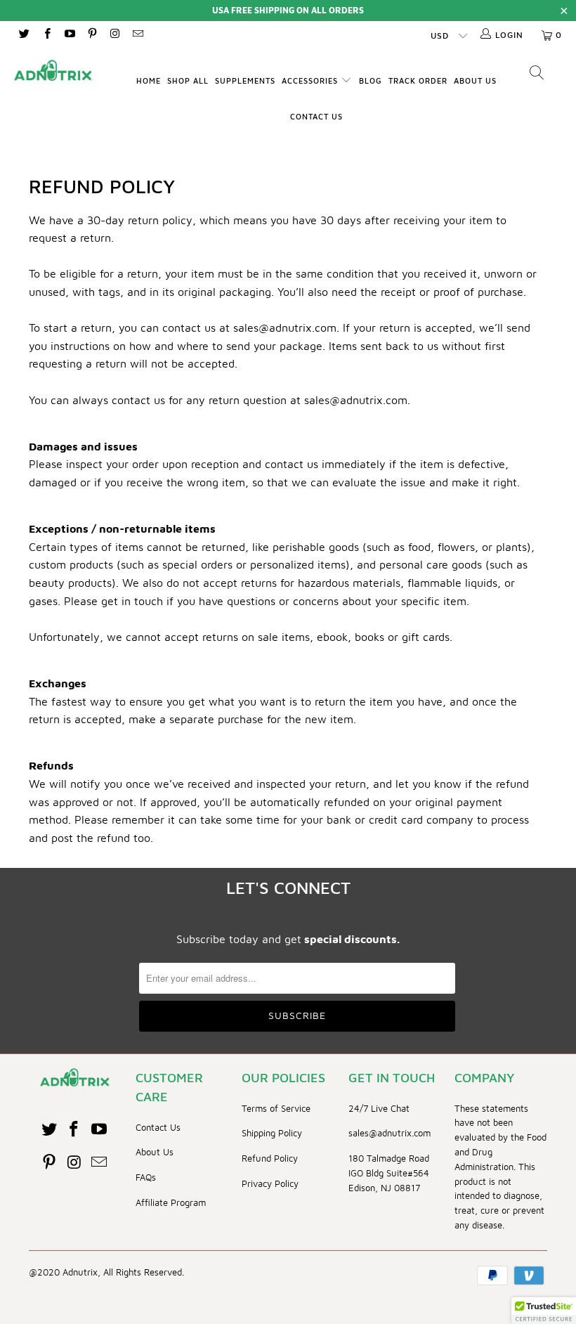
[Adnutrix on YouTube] (69, 35)
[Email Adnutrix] (137, 35)
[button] (543, 1310)
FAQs (146, 1177)
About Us (475, 80)
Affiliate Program (171, 1202)
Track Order (417, 80)
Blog (370, 80)
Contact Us (316, 116)
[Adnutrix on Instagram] (114, 35)
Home (148, 80)
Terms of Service (276, 1108)
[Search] (537, 74)
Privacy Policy (270, 1183)
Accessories (311, 80)
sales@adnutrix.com (389, 1132)
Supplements (245, 80)
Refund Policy (270, 1158)
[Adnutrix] (53, 70)
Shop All (188, 80)
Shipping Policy (272, 1132)
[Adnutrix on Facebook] (46, 35)
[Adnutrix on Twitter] (24, 35)
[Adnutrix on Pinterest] (92, 35)
